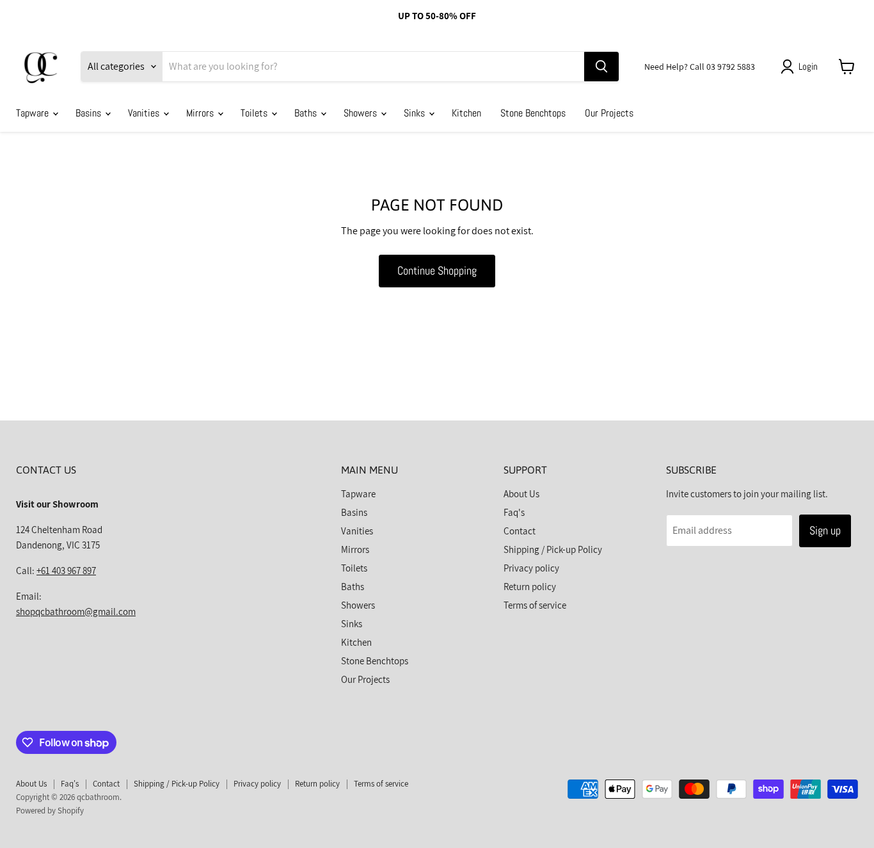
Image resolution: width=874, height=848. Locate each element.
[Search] (601, 66)
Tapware (33, 113)
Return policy (530, 586)
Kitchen (466, 113)
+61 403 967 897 (66, 570)
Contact (520, 531)
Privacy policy (531, 568)
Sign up (825, 530)
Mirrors (201, 113)
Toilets (255, 113)
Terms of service (535, 605)
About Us (521, 494)
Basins (89, 113)
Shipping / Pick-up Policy (553, 549)
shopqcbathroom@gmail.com (76, 611)
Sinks (415, 113)
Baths (306, 113)
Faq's (514, 512)
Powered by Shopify (50, 810)
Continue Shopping (437, 270)
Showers (361, 113)
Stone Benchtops (533, 113)
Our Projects (609, 113)
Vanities (145, 113)
